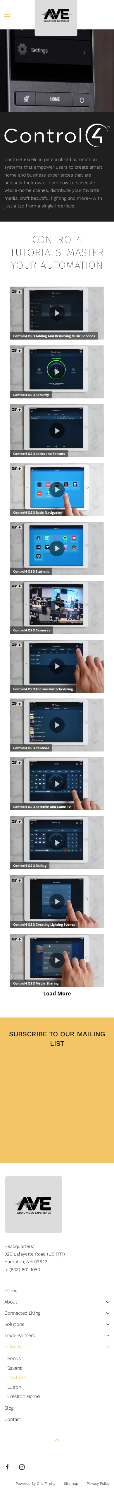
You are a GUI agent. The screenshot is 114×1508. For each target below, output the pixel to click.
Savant (14, 1368)
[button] (7, 14)
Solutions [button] (14, 1324)
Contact (12, 1419)
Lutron (14, 1387)
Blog (9, 1408)
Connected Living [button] (22, 1313)
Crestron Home (23, 1396)
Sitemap (71, 1484)
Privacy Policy (98, 1484)
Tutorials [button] (13, 1346)
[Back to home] (57, 14)
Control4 (16, 1377)
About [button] (10, 1302)
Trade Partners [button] (19, 1335)
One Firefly (46, 1484)
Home (11, 1290)
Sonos (13, 1358)
